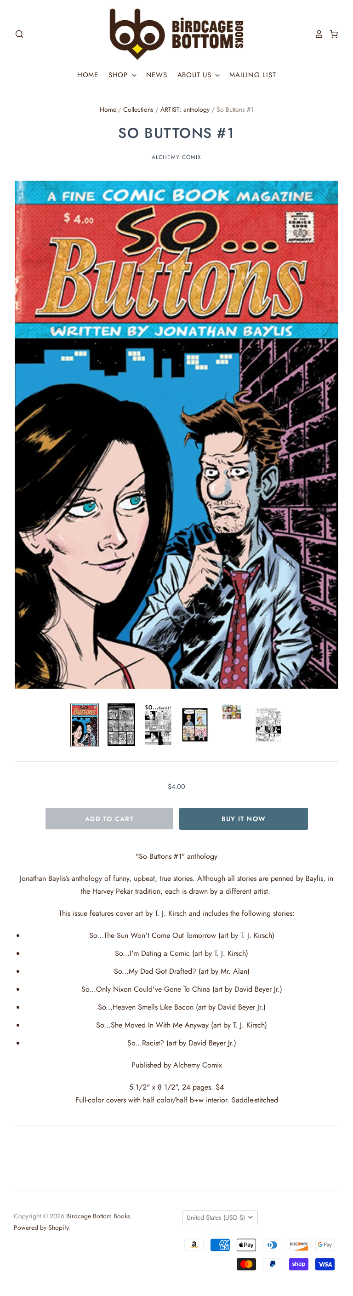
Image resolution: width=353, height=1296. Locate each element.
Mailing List (252, 75)
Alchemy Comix (176, 157)
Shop (119, 75)
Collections (138, 109)
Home (87, 75)
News (156, 75)
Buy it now (244, 818)
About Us (195, 75)
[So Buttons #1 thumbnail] (84, 725)
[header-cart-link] (331, 34)
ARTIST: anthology (185, 109)
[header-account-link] (316, 34)
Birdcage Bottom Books (98, 1216)
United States (216, 1217)
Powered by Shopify (41, 1227)
